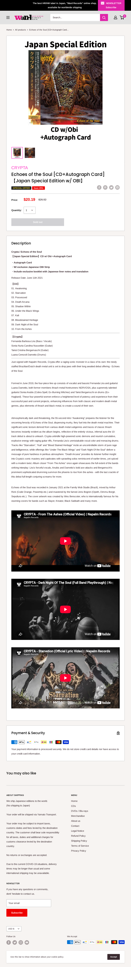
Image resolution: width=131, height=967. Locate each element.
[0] (122, 17)
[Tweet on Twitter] (111, 187)
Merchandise (78, 816)
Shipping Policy (79, 840)
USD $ (11, 929)
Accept (113, 957)
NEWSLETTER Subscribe (113, 5)
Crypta (19, 167)
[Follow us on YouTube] (27, 942)
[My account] (115, 17)
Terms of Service (80, 845)
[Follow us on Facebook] (8, 942)
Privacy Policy (78, 850)
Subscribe (17, 912)
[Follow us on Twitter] (14, 942)
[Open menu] (8, 17)
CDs (73, 806)
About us (75, 821)
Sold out (37, 222)
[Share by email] (117, 187)
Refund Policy (78, 835)
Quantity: (16, 210)
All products (20, 30)
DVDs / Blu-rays (79, 811)
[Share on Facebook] (99, 187)
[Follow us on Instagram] (21, 942)
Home (9, 30)
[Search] (104, 17)
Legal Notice (77, 830)
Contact (75, 825)
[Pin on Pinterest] (105, 187)
